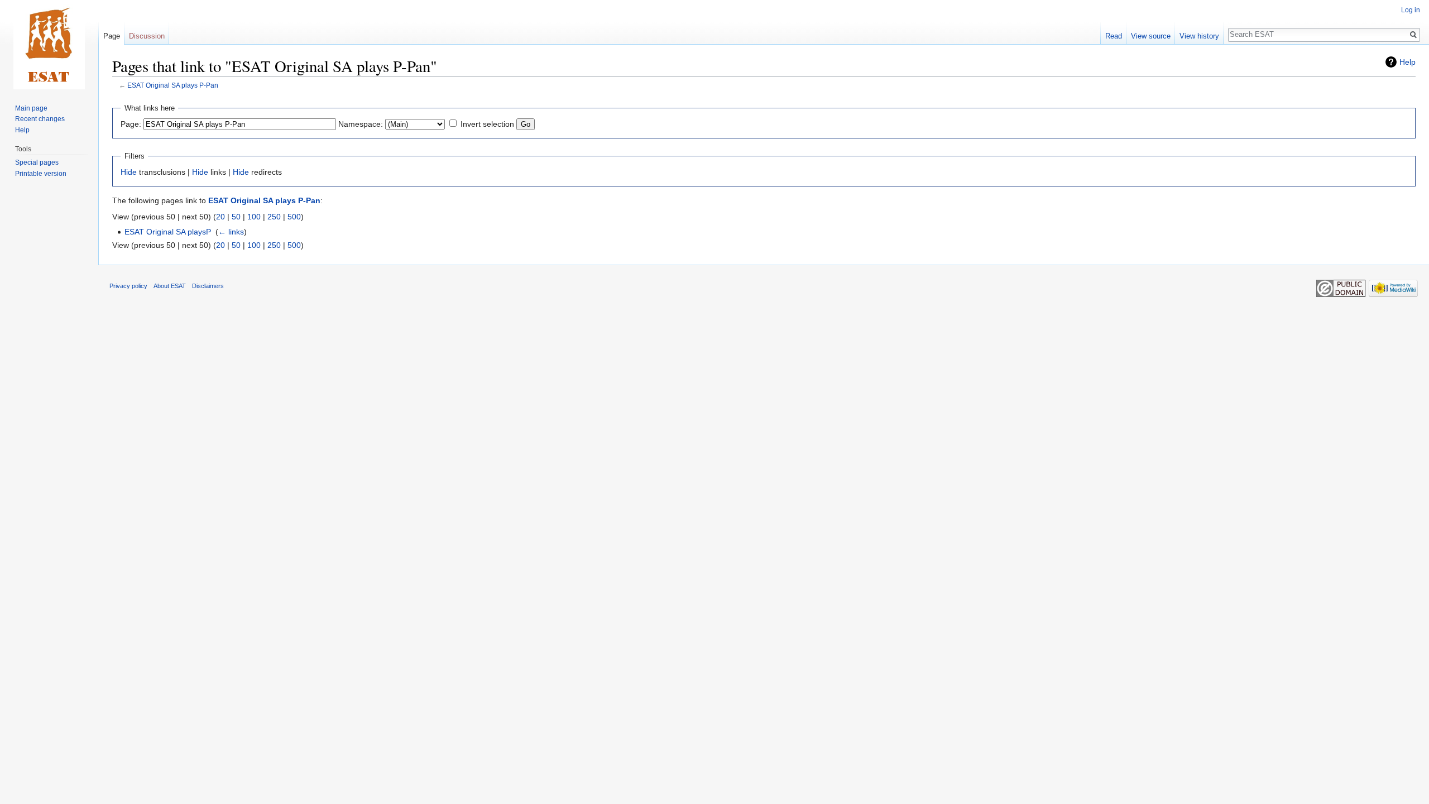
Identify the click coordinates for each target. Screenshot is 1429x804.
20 (220, 216)
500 (294, 216)
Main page (31, 108)
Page (111, 36)
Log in (1410, 10)
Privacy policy (128, 286)
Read (1113, 36)
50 (236, 216)
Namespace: (360, 123)
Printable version (40, 174)
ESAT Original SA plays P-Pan (172, 85)
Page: (131, 123)
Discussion (147, 36)
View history (1199, 36)
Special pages (37, 162)
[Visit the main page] (49, 44)
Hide (129, 172)
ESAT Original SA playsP (167, 231)
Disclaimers (208, 286)
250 (274, 216)
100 (254, 216)
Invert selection (487, 123)
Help (1407, 62)
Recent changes (40, 119)
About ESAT (170, 286)
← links (231, 231)
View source (1151, 36)
